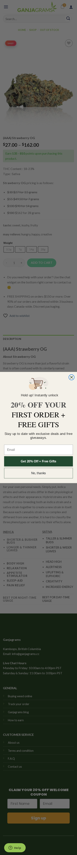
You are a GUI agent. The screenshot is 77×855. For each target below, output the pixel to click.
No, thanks (38, 473)
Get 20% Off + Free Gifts (38, 461)
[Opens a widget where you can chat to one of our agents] (15, 848)
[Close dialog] (71, 377)
